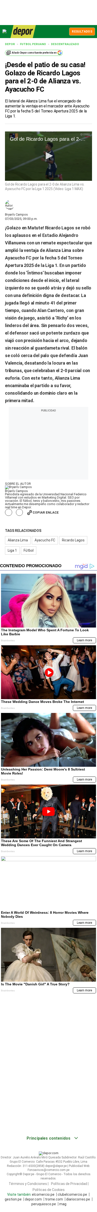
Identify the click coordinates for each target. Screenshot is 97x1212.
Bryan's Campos (16, 214)
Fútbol (29, 550)
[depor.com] (23, 31)
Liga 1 (12, 550)
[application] (48, 156)
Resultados (82, 31)
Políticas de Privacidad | (70, 1184)
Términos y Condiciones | (28, 1184)
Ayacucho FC (45, 540)
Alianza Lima (18, 540)
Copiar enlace (46, 512)
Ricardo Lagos (73, 540)
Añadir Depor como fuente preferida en (34, 52)
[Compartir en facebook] (8, 512)
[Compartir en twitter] (19, 512)
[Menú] (4, 31)
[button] (48, 155)
